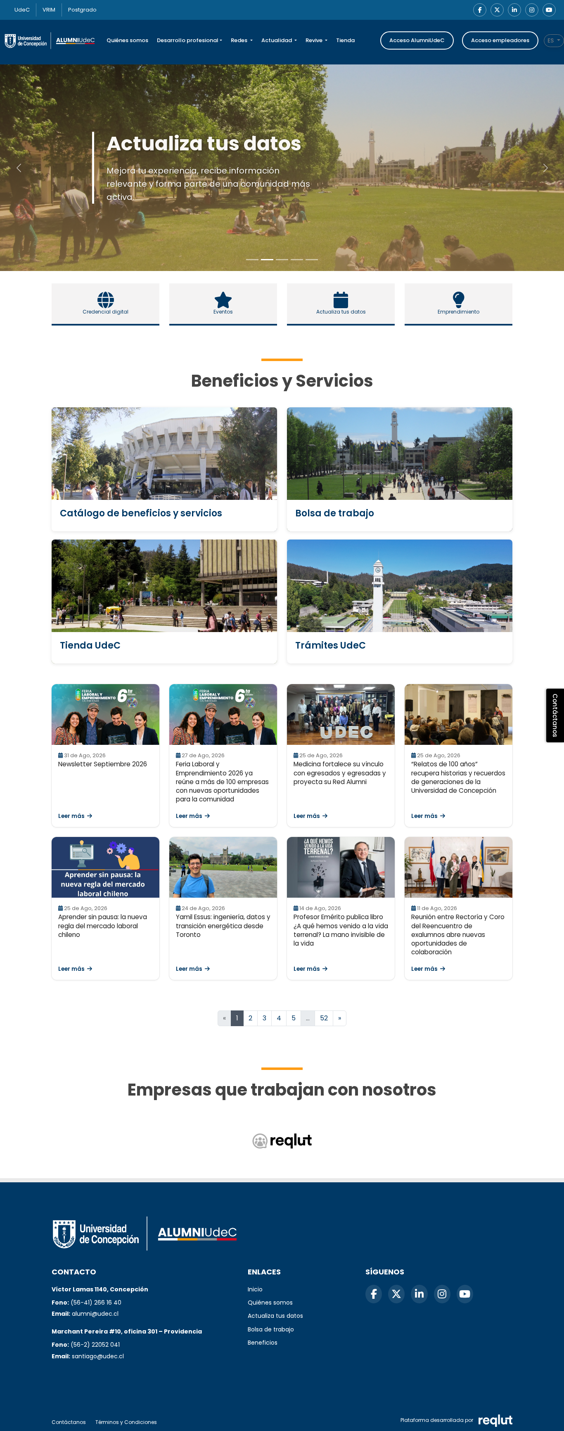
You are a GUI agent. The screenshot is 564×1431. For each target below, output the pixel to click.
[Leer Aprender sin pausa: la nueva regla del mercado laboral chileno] (105, 867)
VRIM (49, 10)
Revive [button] (315, 40)
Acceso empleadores (500, 40)
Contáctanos (69, 1422)
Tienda (345, 40)
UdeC (22, 10)
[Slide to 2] (282, 259)
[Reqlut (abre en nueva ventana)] (282, 1141)
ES (551, 40)
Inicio (255, 1289)
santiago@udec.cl (98, 1356)
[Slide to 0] (252, 259)
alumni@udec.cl (95, 1314)
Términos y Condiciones (126, 1422)
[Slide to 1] (267, 259)
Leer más (71, 816)
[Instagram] (531, 10)
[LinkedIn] (514, 10)
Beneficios (262, 1342)
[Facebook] (479, 10)
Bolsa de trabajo (271, 1329)
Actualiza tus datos (275, 1316)
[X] (497, 10)
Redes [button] (240, 40)
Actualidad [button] (277, 40)
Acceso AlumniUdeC (417, 40)
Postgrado (82, 10)
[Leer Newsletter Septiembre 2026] (105, 714)
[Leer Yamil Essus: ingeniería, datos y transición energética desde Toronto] (223, 867)
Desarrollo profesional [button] (187, 40)
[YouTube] (549, 10)
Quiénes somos (127, 40)
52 (324, 1018)
